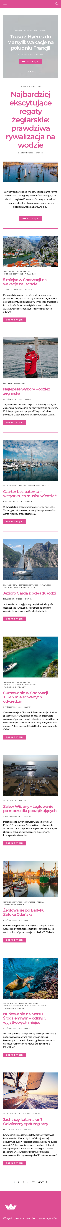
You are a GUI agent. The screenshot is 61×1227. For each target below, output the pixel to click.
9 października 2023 (12, 707)
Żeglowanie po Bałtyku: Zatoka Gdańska (24, 912)
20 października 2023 (12, 290)
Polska (22, 486)
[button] (28, 71)
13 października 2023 (12, 502)
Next (41, 1182)
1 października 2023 (12, 1130)
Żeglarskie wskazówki (30, 86)
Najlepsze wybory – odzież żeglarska (26, 391)
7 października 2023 (12, 816)
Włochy (8, 587)
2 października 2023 (12, 1028)
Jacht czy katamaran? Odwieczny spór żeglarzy (25, 1121)
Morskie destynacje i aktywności (30, 30)
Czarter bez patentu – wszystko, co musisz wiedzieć (29, 493)
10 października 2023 (12, 599)
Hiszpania (33, 1003)
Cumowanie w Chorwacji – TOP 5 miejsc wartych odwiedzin (27, 697)
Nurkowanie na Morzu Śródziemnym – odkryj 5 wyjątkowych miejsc (24, 1018)
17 (33, 1182)
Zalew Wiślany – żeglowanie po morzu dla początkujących (30, 808)
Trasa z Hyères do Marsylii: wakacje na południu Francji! (30, 42)
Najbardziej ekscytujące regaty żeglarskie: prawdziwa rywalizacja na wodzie (30, 120)
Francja (23, 1003)
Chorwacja (8, 272)
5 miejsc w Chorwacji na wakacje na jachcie (24, 281)
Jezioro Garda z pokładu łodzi (29, 593)
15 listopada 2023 (25, 54)
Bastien (39, 54)
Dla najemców (23, 272)
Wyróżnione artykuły (38, 486)
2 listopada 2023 (25, 153)
